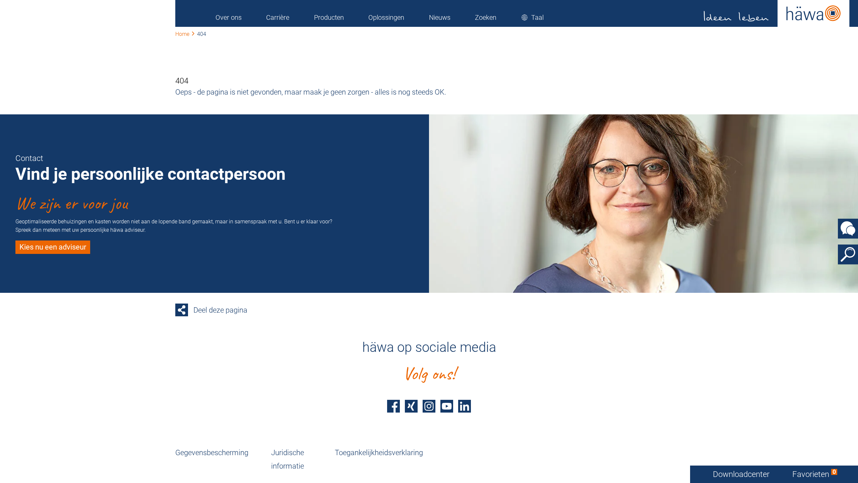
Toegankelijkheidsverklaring (379, 452)
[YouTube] (446, 406)
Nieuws (439, 17)
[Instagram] (429, 406)
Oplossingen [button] (386, 17)
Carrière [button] (277, 17)
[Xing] (411, 406)
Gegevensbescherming (211, 452)
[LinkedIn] (464, 406)
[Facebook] (393, 406)
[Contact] (848, 229)
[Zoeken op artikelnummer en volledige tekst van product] (848, 255)
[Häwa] (776, 13)
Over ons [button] (229, 17)
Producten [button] (329, 17)
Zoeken (485, 17)
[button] (532, 17)
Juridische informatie (287, 459)
